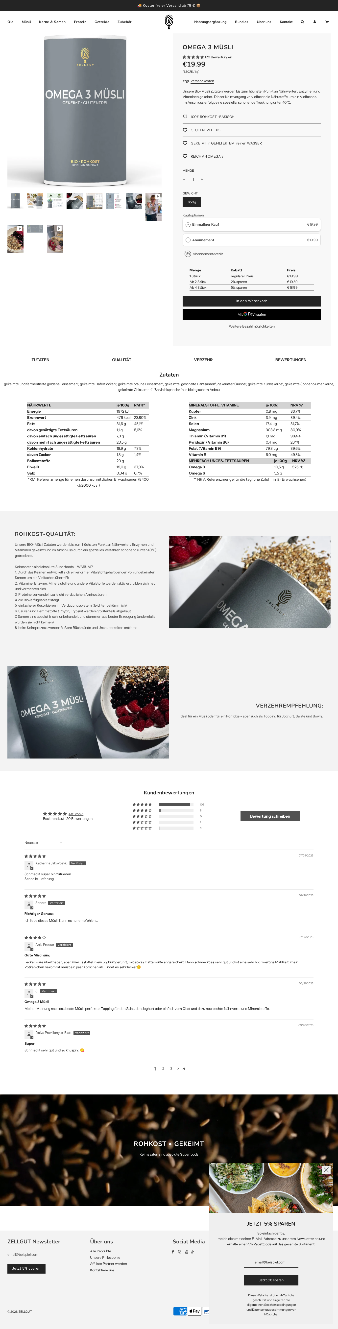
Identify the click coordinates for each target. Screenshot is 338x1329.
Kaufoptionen (193, 215)
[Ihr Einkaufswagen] (327, 22)
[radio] (188, 224)
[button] (194, 57)
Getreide (102, 22)
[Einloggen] (315, 22)
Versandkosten (202, 81)
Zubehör (125, 22)
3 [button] (171, 1068)
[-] (184, 180)
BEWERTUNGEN (291, 359)
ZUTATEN (40, 359)
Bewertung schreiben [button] (270, 816)
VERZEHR (203, 359)
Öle (10, 22)
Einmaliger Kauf (205, 224)
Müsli (26, 22)
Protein (80, 22)
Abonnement (203, 240)
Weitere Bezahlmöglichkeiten (252, 326)
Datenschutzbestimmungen (271, 1309)
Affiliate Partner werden (108, 1263)
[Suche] (302, 22)
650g (192, 202)
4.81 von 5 (76, 814)
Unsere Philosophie (105, 1257)
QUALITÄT (121, 359)
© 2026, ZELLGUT (19, 1311)
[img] (35, 856)
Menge (188, 170)
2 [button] (163, 1068)
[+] (202, 180)
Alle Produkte (100, 1251)
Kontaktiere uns (102, 1270)
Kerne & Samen (52, 22)
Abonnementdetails (208, 254)
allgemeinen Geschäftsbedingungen (271, 1304)
